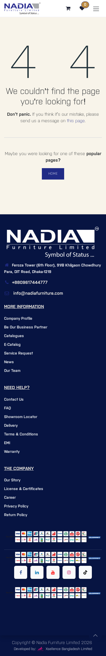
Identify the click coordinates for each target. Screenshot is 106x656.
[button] (95, 635)
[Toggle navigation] (96, 8)
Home (53, 173)
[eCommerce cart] (68, 8)
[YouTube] (53, 572)
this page (76, 121)
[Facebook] (20, 572)
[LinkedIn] (36, 572)
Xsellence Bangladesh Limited (68, 649)
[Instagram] (69, 572)
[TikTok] (85, 572)
